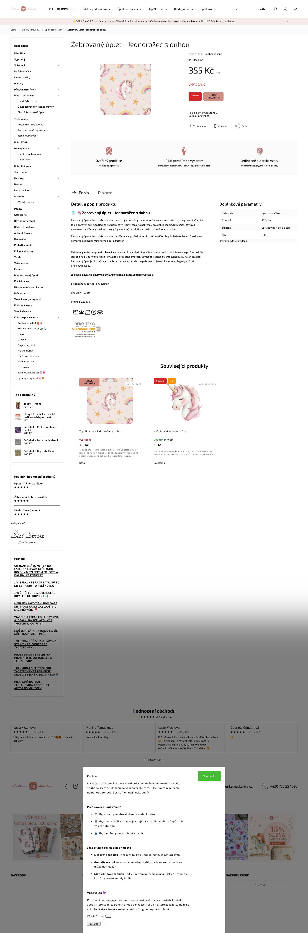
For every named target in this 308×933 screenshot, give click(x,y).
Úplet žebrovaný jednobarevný (36, 106)
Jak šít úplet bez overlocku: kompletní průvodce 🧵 (35, 594)
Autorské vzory (23, 232)
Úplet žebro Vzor (27, 101)
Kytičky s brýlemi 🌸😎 (31, 378)
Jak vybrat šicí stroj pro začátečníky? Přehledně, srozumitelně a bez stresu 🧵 (36, 671)
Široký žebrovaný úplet (31, 112)
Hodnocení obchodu (154, 711)
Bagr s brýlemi (26, 345)
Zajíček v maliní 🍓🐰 (30, 323)
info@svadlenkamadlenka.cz (230, 786)
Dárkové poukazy (24, 226)
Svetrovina (20, 172)
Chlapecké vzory (24, 250)
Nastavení (94, 923)
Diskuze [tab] (105, 192)
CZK (262, 8)
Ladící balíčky (22, 77)
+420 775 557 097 (283, 786)
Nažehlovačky (22, 71)
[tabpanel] (110, 421)
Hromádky (20, 238)
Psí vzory (19, 293)
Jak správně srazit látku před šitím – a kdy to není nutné (36, 584)
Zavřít (285, 137)
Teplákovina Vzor (28, 135)
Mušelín (19, 196)
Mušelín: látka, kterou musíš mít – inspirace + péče (36, 632)
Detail (82, 462)
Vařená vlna (21, 263)
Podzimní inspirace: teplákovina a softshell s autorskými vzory (33, 685)
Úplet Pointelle (23, 166)
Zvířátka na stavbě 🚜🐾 (32, 328)
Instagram (75, 786)
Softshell (19, 65)
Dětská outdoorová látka (28, 287)
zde (108, 916)
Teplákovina (21, 118)
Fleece (18, 268)
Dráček (22, 339)
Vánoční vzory (22, 311)
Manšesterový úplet (26, 275)
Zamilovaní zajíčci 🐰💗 (31, 372)
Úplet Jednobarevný (29, 153)
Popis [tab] (84, 192)
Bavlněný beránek (25, 220)
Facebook (66, 786)
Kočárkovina (21, 281)
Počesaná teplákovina (30, 124)
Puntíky (18, 83)
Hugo (21, 333)
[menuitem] (62, 9)
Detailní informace (199, 115)
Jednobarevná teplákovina (33, 130)
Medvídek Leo (26, 361)
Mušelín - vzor (26, 202)
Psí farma (23, 366)
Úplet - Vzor (25, 159)
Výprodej (19, 59)
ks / (260, 885)
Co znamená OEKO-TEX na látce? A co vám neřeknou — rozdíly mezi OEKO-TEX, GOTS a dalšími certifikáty (36, 570)
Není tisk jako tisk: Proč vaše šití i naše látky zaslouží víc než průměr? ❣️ (35, 606)
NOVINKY (19, 53)
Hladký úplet (21, 148)
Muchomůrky (25, 350)
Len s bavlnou (22, 190)
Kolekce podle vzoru (26, 317)
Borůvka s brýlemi (28, 355)
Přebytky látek (23, 244)
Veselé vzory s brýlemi (27, 299)
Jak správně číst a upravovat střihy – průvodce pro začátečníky (36, 644)
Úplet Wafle (21, 142)
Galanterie (20, 214)
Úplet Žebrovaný (24, 95)
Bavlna (18, 184)
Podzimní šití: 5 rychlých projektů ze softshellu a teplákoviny (33, 658)
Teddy (17, 257)
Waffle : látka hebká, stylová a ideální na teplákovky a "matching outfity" (36, 620)
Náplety (19, 178)
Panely (18, 208)
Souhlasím (209, 776)
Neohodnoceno (213, 54)
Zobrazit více (154, 760)
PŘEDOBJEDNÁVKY (25, 89)
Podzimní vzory (23, 305)
